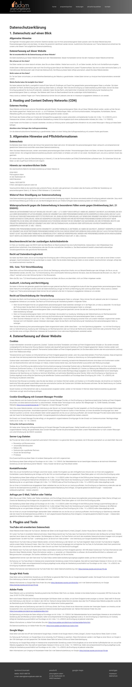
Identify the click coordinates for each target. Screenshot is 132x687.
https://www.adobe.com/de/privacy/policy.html (62, 626)
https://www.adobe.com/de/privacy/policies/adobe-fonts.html (69, 622)
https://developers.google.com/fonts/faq (64, 583)
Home (54, 7)
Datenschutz (113, 676)
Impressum (113, 674)
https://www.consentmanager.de (27, 405)
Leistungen (79, 7)
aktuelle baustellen (94, 7)
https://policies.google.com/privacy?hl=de (92, 569)
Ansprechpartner (66, 7)
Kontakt (107, 7)
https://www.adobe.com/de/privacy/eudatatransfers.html (29, 611)
